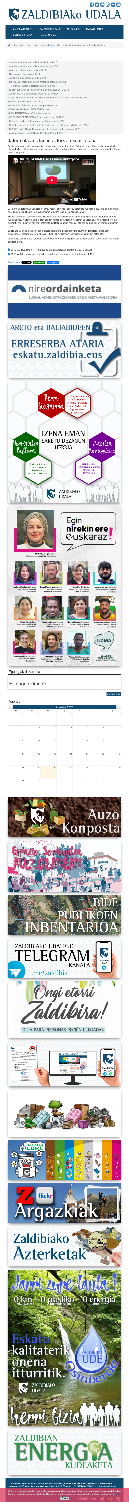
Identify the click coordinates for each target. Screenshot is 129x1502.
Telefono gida (47, 35)
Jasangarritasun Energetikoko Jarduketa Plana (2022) (36, 132)
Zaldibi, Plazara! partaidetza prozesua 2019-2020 (34, 93)
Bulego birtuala (22, 35)
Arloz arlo (73, 29)
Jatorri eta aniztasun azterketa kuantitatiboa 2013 (34, 66)
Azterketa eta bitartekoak (46, 45)
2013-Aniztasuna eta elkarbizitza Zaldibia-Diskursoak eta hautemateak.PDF (52, 254)
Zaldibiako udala (50, 29)
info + (118, 1494)
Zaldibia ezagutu (23, 29)
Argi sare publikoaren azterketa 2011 (27, 70)
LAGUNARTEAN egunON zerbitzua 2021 (29, 113)
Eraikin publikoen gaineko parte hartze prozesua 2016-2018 (39, 89)
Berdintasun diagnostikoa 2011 (24, 73)
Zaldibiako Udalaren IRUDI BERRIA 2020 (29, 109)
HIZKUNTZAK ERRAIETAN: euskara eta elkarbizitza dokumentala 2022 (44, 128)
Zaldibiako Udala (19, 4)
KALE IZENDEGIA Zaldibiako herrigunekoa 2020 (33, 105)
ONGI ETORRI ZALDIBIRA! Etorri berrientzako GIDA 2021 (38, 117)
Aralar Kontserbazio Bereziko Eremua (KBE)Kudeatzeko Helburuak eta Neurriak (49, 97)
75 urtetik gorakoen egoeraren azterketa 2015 (32, 85)
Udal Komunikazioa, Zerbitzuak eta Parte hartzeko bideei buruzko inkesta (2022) (49, 125)
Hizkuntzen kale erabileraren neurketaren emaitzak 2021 (37, 121)
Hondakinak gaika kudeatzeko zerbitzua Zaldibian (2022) (37, 81)
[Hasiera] (9, 45)
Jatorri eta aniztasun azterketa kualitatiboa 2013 (33, 62)
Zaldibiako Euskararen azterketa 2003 (28, 77)
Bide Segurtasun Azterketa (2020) (26, 101)
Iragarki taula (94, 29)
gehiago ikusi (113, 693)
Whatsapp (40, 262)
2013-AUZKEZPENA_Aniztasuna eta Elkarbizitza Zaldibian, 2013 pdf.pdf (51, 249)
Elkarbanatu (14, 262)
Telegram (53, 262)
